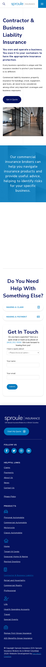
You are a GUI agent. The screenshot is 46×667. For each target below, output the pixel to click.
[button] (4, 4)
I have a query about (15, 348)
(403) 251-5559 (14, 342)
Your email (11, 373)
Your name (11, 361)
